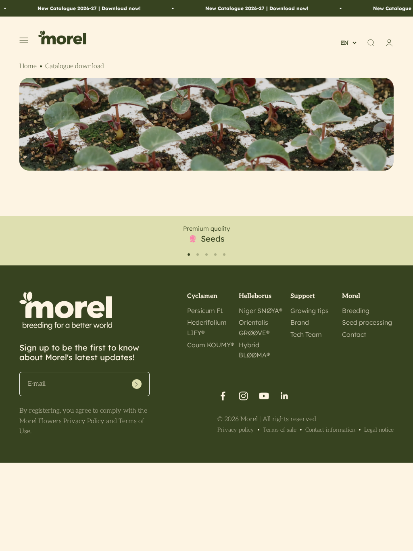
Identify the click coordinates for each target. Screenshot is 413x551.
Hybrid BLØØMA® (254, 350)
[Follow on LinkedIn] (284, 395)
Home (28, 66)
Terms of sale (279, 430)
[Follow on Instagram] (243, 395)
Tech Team (306, 334)
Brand (299, 322)
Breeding (355, 311)
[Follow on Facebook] (222, 395)
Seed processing (367, 322)
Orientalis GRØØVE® (254, 327)
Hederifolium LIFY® (207, 327)
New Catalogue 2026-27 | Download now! (79, 8)
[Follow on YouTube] (264, 395)
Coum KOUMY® (210, 345)
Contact (354, 334)
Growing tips (309, 311)
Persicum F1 (205, 311)
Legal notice (379, 430)
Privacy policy (235, 430)
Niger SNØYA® (260, 311)
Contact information (330, 430)
